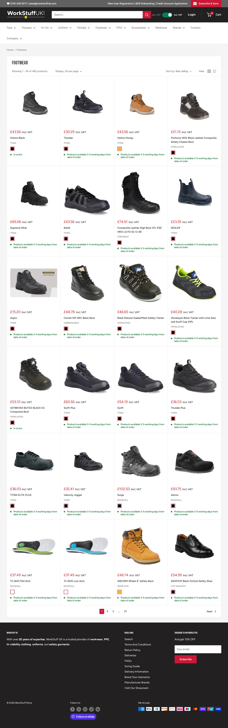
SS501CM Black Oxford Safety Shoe (191, 581)
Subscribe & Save (208, 3)
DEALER (175, 227)
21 (125, 611)
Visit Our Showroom (137, 688)
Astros (174, 494)
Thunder (68, 137)
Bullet (67, 227)
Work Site (123, 586)
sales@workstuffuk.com (42, 3)
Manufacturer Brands (137, 682)
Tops (9, 27)
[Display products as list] (214, 71)
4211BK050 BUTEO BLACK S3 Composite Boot (27, 409)
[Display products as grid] (209, 71)
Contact (195, 27)
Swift (120, 407)
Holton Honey (125, 137)
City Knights (178, 586)
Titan (13, 143)
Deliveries (130, 655)
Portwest (123, 237)
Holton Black (17, 137)
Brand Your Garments (137, 677)
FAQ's (128, 660)
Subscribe (186, 659)
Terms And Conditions (138, 644)
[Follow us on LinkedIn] (97, 709)
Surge (120, 494)
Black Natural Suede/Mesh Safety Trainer (140, 317)
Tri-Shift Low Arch (74, 581)
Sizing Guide (132, 666)
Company (12, 38)
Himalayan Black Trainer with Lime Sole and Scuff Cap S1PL (193, 319)
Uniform (63, 27)
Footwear (101, 27)
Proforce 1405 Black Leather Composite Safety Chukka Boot (193, 139)
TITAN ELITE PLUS (20, 494)
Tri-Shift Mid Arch (20, 581)
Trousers (27, 27)
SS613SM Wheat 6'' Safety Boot (135, 581)
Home (10, 49)
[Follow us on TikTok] (91, 709)
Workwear (161, 27)
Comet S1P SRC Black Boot (79, 317)
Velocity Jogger (73, 494)
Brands (177, 27)
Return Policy (132, 650)
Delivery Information (137, 671)
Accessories (139, 27)
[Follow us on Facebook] (72, 709)
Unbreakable (71, 323)
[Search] (147, 14)
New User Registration (121, 3)
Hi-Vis (45, 27)
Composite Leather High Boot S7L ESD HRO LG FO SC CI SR (139, 229)
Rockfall (122, 500)
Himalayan (177, 147)
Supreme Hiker (18, 227)
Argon (13, 317)
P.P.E (119, 27)
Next (209, 611)
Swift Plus (69, 407)
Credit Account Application (171, 3)
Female (81, 27)
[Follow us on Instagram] (85, 709)
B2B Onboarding (145, 3)
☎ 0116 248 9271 (17, 3)
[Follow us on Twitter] (78, 709)
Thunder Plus (178, 407)
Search (129, 639)
